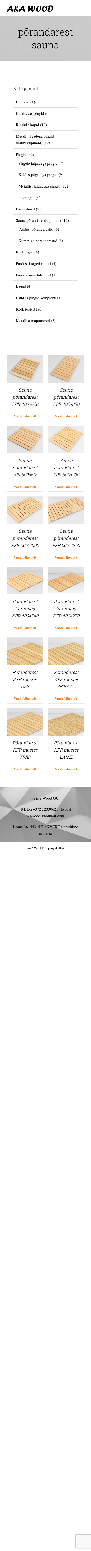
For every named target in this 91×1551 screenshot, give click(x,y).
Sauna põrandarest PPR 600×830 (66, 467)
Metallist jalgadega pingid (39, 186)
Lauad (21, 286)
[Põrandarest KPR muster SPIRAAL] (66, 641)
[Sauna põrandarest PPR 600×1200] (66, 499)
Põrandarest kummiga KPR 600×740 (25, 609)
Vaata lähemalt (25, 416)
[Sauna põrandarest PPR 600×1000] (25, 499)
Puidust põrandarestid (36, 229)
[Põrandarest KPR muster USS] (25, 641)
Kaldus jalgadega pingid (38, 174)
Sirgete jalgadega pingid (38, 163)
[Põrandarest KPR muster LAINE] (66, 711)
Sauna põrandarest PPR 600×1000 (25, 538)
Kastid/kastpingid (30, 113)
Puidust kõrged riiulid (33, 263)
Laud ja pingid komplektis (37, 297)
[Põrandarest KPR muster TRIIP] (25, 711)
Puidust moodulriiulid (33, 274)
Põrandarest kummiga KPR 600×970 (66, 609)
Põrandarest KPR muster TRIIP (25, 750)
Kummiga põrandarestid (38, 240)
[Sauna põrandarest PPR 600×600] (25, 429)
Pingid (21, 154)
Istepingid (26, 197)
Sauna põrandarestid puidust (38, 220)
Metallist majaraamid (33, 320)
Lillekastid (24, 102)
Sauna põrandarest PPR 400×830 (66, 397)
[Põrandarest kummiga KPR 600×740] (25, 570)
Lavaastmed (25, 209)
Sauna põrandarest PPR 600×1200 (66, 538)
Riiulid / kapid (27, 124)
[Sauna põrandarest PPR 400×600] (25, 358)
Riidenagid (24, 252)
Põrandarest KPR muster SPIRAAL (66, 679)
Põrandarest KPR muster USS (25, 679)
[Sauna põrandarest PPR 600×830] (66, 429)
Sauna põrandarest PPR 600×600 (25, 467)
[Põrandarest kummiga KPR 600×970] (66, 570)
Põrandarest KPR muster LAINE (66, 750)
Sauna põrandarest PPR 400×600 (25, 397)
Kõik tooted (25, 309)
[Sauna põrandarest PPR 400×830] (66, 358)
